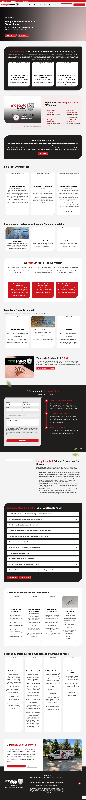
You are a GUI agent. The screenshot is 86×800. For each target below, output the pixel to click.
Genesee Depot (34, 780)
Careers (7, 1)
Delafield (45, 785)
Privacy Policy (52, 792)
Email (7, 407)
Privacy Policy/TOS (11, 430)
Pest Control (45, 5)
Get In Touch (43, 153)
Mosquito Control (28, 5)
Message (8, 418)
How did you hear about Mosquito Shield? (15, 412)
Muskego (57, 782)
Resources (19, 1)
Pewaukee (55, 785)
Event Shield (52, 5)
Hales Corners (59, 780)
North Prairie (60, 777)
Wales (43, 782)
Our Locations (13, 1)
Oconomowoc (39, 785)
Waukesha (38, 777)
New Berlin (49, 785)
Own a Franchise (26, 1)
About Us (3, 1)
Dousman (47, 782)
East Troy (43, 777)
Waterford (53, 777)
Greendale (32, 782)
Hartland (52, 782)
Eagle (39, 780)
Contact (79, 797)
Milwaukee (48, 777)
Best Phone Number (27, 407)
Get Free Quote (67, 5)
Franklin (61, 782)
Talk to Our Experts (16, 766)
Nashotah (48, 780)
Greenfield (32, 777)
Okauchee (43, 780)
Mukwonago (38, 782)
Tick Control (37, 5)
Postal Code (26, 402)
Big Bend (53, 780)
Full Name (8, 402)
